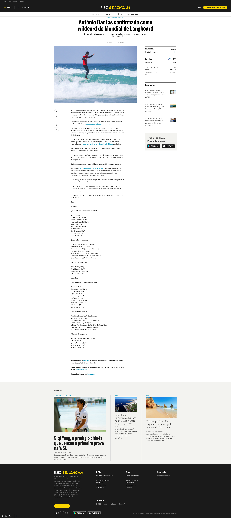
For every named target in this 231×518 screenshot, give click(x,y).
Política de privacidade (132, 475)
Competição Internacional (154, 90)
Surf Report (149, 59)
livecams (86, 361)
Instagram (91, 374)
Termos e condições (132, 480)
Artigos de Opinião (101, 485)
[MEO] (5, 1)
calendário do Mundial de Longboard (91, 168)
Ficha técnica (130, 482)
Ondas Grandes (100, 487)
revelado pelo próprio (93, 124)
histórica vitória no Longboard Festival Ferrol (98, 144)
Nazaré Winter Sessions (163, 475)
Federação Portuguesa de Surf (104, 475)
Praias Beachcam (81, 369)
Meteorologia (99, 482)
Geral (116, 395)
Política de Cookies (131, 478)
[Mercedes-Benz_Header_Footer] (13, 1)
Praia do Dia (149, 49)
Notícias (159, 478)
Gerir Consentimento (138, 513)
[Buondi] (22, 1)
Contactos (129, 487)
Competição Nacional (102, 478)
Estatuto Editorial (131, 485)
